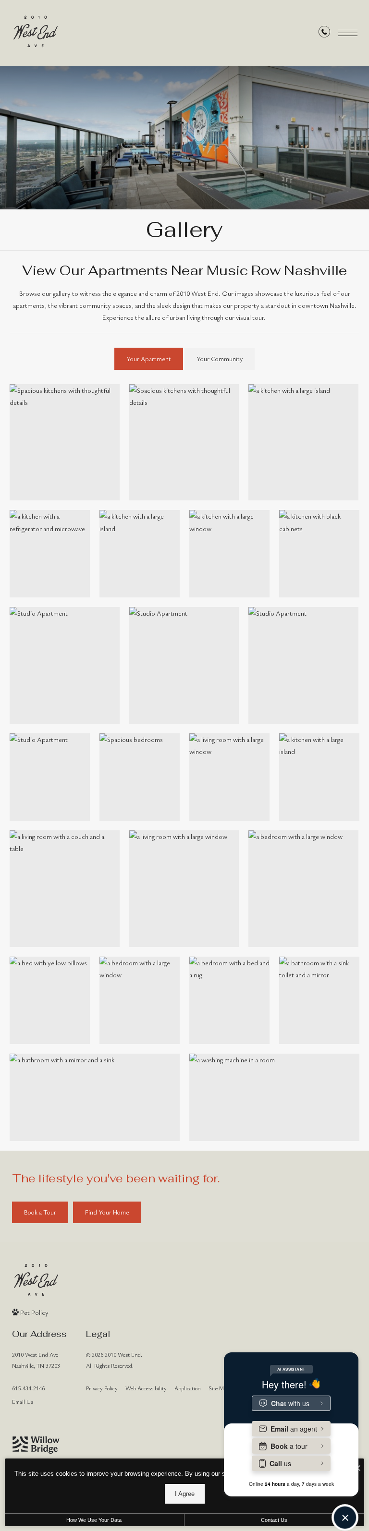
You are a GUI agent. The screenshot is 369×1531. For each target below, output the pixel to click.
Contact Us (274, 1520)
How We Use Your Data (94, 1520)
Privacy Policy (102, 1388)
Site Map (219, 1388)
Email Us (22, 1401)
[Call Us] (324, 33)
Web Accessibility (146, 1388)
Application (187, 1388)
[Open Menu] (347, 33)
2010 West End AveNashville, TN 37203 (36, 1359)
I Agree (185, 1493)
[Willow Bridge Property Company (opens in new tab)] (36, 1445)
